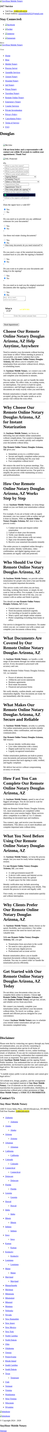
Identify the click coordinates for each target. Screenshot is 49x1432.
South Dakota (11, 1369)
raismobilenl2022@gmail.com (30, 13)
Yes (7, 209)
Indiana (8, 1227)
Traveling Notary (12, 93)
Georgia (8, 1193)
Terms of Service (12, 123)
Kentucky (9, 1252)
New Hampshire (12, 1319)
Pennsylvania (10, 1357)
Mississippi (9, 1298)
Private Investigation (13, 110)
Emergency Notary (13, 102)
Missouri (8, 1302)
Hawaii (8, 1201)
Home (7, 56)
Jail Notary (9, 85)
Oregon (8, 1352)
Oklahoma (9, 1348)
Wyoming (9, 1407)
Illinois (8, 1218)
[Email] (24, 1416)
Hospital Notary (11, 81)
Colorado (9, 1159)
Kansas (8, 1243)
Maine (7, 1269)
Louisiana (9, 1260)
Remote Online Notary (14, 98)
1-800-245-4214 (20, 11)
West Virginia (10, 1399)
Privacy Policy (11, 114)
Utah (7, 1382)
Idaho (7, 1210)
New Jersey (10, 1323)
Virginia (8, 1390)
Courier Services (12, 106)
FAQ (7, 127)
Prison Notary (11, 89)
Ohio (7, 1344)
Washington (10, 1394)
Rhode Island (10, 1361)
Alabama (9, 1117)
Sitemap (3, 1431)
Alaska (8, 1126)
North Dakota (11, 1340)
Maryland (9, 1277)
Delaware (9, 1176)
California (9, 1151)
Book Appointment (11, 325)
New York (9, 1331)
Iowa (7, 1235)
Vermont (8, 1386)
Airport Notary (11, 77)
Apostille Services (12, 72)
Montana (9, 1306)
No (8, 212)
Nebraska (9, 1311)
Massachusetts (11, 1285)
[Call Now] (24, 1411)
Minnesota (9, 1294)
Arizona (8, 1134)
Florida (8, 1185)
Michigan (9, 1290)
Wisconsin (9, 1403)
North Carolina (11, 1336)
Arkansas (9, 1143)
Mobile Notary (11, 64)
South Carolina (11, 1365)
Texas (7, 1373)
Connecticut (10, 1168)
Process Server (11, 68)
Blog (7, 60)
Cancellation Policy (13, 119)
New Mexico (10, 1327)
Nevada (8, 1315)
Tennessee (14, 1378)
